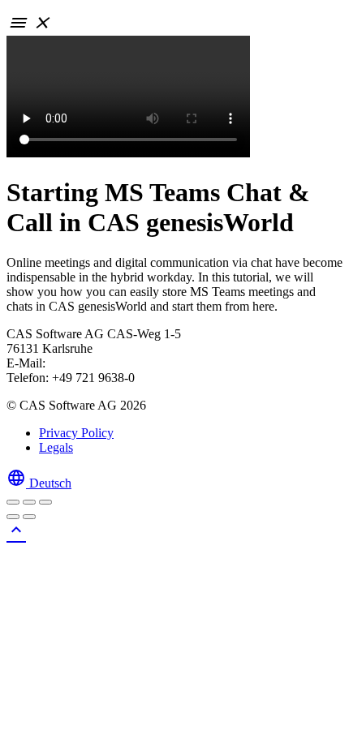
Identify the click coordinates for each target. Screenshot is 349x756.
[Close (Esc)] (12, 502)
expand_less (16, 529)
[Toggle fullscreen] (29, 502)
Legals (56, 447)
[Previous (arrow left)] (12, 516)
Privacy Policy (76, 433)
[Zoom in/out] (45, 502)
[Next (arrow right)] (29, 516)
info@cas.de (81, 363)
